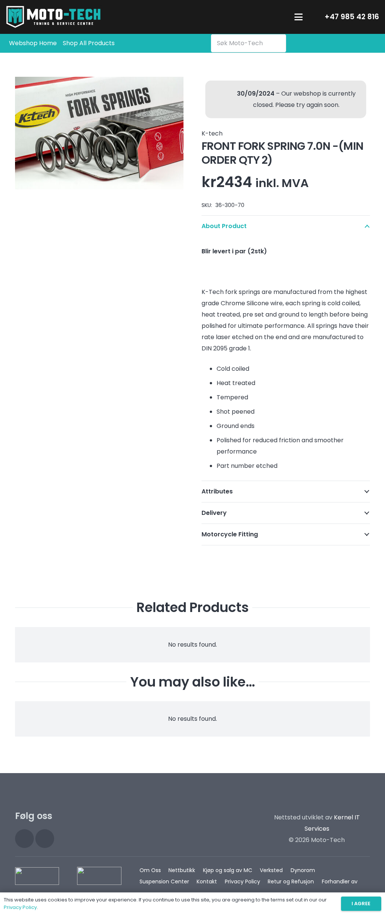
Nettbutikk (181, 870)
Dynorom (303, 870)
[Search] (278, 43)
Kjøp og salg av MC (227, 870)
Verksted (271, 870)
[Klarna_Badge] (37, 876)
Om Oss (150, 870)
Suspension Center (164, 881)
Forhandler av (340, 881)
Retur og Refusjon (291, 881)
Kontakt (207, 881)
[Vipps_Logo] (99, 876)
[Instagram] (24, 838)
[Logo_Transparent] (53, 17)
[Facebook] (44, 838)
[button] (299, 17)
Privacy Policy (242, 881)
